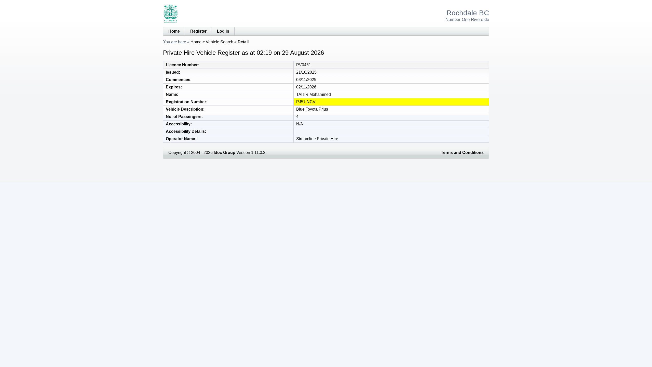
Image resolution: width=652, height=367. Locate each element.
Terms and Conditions (462, 152)
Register (198, 31)
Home (174, 31)
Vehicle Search (219, 42)
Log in (223, 31)
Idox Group (224, 152)
